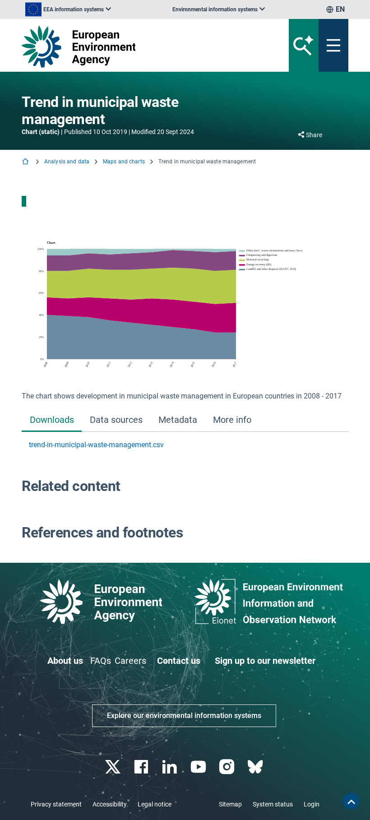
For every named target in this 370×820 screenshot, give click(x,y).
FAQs (100, 660)
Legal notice (154, 804)
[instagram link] (227, 767)
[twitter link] (113, 767)
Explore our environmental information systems (184, 715)
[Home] (26, 162)
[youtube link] (199, 767)
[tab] (52, 420)
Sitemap (230, 804)
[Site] (128, 46)
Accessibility (109, 804)
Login (311, 804)
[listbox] (68, 9)
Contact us (178, 660)
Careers (130, 660)
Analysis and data (66, 161)
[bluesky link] (256, 767)
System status (273, 804)
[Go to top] (351, 801)
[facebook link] (142, 767)
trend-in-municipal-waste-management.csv (96, 444)
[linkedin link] (170, 767)
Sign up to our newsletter (265, 660)
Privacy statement (56, 804)
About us (65, 660)
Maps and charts (124, 161)
